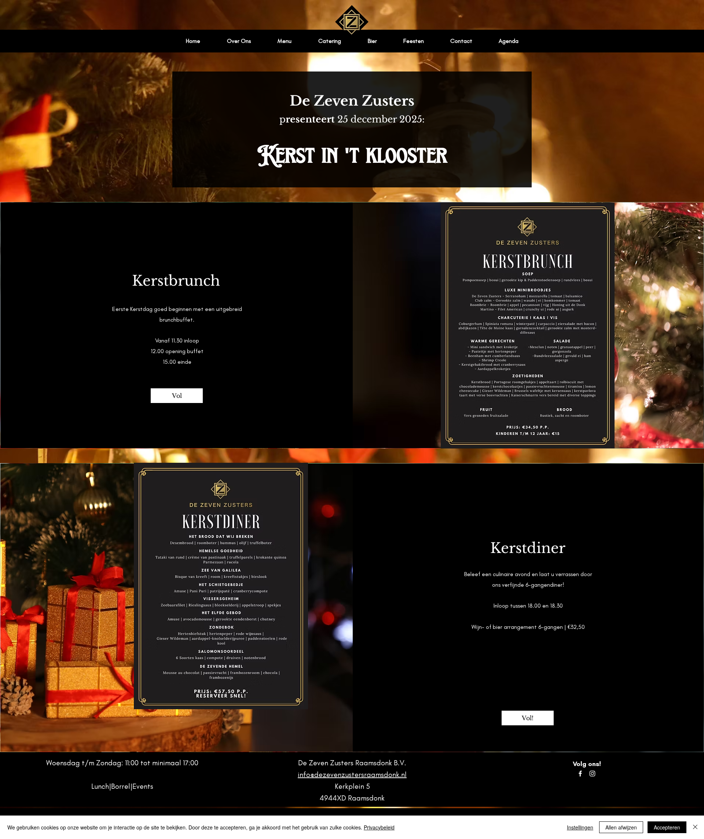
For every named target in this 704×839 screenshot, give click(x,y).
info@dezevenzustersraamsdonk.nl (352, 774)
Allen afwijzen (621, 827)
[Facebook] (580, 773)
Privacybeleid (379, 827)
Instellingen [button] (580, 827)
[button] (177, 395)
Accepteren (667, 827)
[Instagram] (592, 773)
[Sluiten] (695, 827)
